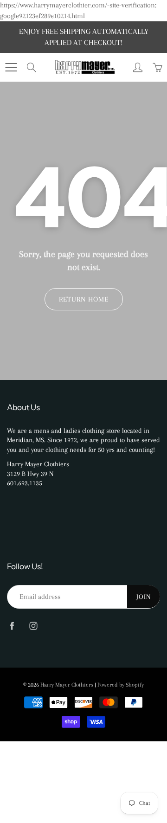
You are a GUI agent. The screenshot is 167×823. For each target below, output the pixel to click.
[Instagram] (33, 626)
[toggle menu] (11, 67)
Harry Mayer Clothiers (66, 685)
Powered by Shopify (120, 685)
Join (143, 596)
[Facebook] (12, 626)
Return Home (84, 299)
